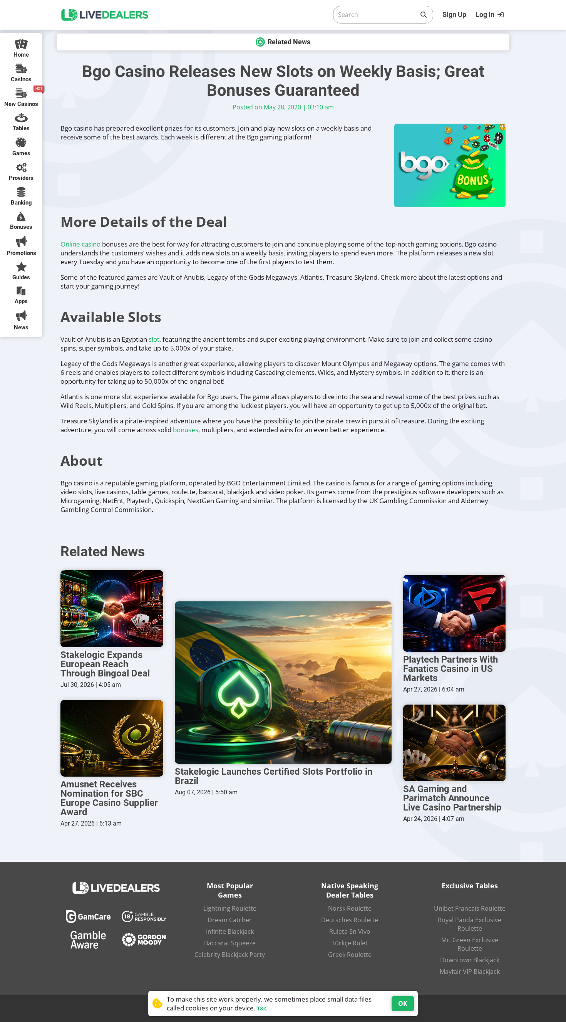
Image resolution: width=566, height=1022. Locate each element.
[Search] (423, 14)
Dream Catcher (230, 920)
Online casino (80, 244)
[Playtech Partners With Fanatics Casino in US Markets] (454, 613)
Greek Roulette (350, 954)
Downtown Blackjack (469, 960)
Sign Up (454, 14)
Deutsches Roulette (349, 920)
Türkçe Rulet (350, 943)
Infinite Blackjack (230, 931)
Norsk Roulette (350, 908)
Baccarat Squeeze (230, 943)
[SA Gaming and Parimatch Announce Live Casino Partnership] (454, 743)
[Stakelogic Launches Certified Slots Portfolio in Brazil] (283, 682)
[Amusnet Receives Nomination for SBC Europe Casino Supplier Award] (111, 738)
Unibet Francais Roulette (470, 908)
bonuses (185, 429)
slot (154, 339)
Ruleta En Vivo (349, 931)
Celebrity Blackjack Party (229, 954)
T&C (262, 1008)
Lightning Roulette (229, 908)
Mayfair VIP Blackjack (470, 971)
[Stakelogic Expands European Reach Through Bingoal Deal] (111, 608)
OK (402, 1003)
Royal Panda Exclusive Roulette (469, 924)
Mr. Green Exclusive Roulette (469, 944)
